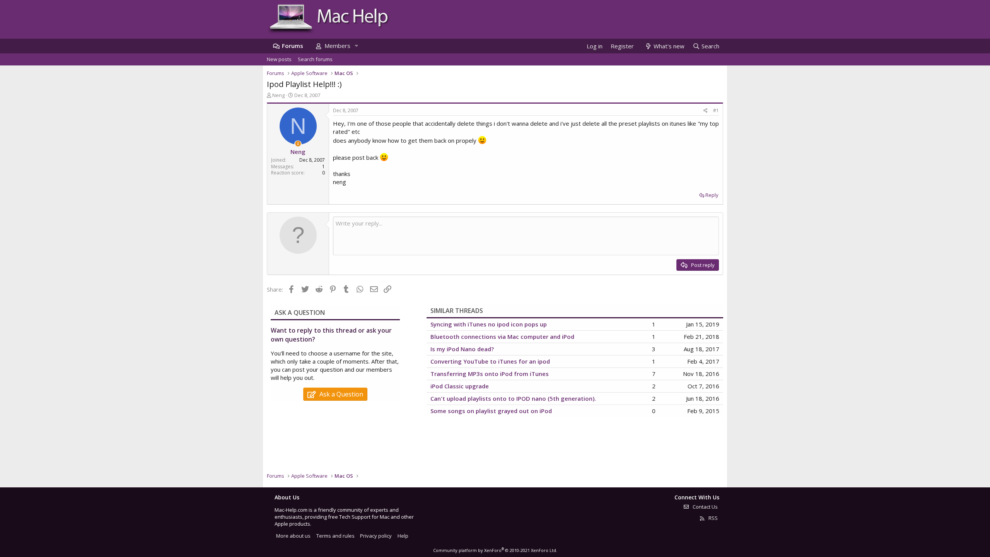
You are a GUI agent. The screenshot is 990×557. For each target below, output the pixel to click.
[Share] (705, 110)
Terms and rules (335, 535)
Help (403, 535)
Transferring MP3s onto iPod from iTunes (489, 374)
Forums (292, 46)
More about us (293, 535)
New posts (279, 59)
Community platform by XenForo (495, 550)
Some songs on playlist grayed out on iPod (491, 411)
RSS (712, 517)
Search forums (315, 59)
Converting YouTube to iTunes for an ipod (490, 361)
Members (337, 46)
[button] (356, 46)
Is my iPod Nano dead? (462, 349)
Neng (278, 95)
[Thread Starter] (298, 144)
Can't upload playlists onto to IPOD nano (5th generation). (513, 398)
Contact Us (704, 506)
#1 (716, 110)
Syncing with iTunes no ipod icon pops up (488, 324)
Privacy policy (376, 535)
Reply (712, 194)
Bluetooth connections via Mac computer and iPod (502, 336)
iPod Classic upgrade (459, 386)
